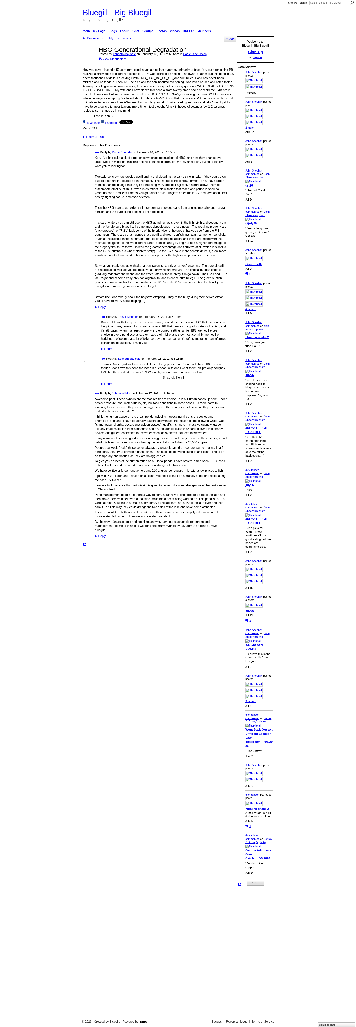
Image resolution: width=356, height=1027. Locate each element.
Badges (217, 1021)
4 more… (250, 309)
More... (255, 882)
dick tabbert (252, 470)
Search (352, 3)
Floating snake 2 (257, 337)
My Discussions (120, 38)
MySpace (93, 122)
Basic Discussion (195, 54)
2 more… (250, 127)
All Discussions (93, 38)
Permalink (97, 152)
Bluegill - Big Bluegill (118, 12)
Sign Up (292, 2)
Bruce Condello (122, 152)
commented (252, 173)
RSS (85, 544)
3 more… (250, 701)
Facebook (111, 122)
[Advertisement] (250, 951)
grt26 (249, 185)
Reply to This (93, 136)
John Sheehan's (257, 175)
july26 (249, 375)
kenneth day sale (124, 54)
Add (231, 39)
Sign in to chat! (327, 1025)
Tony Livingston (128, 317)
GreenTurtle (253, 264)
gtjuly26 (251, 223)
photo (262, 177)
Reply (100, 307)
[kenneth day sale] (89, 57)
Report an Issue (236, 1021)
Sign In (303, 2)
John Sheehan (253, 72)
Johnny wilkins (121, 393)
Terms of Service (263, 1021)
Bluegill (114, 1021)
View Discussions (115, 59)
